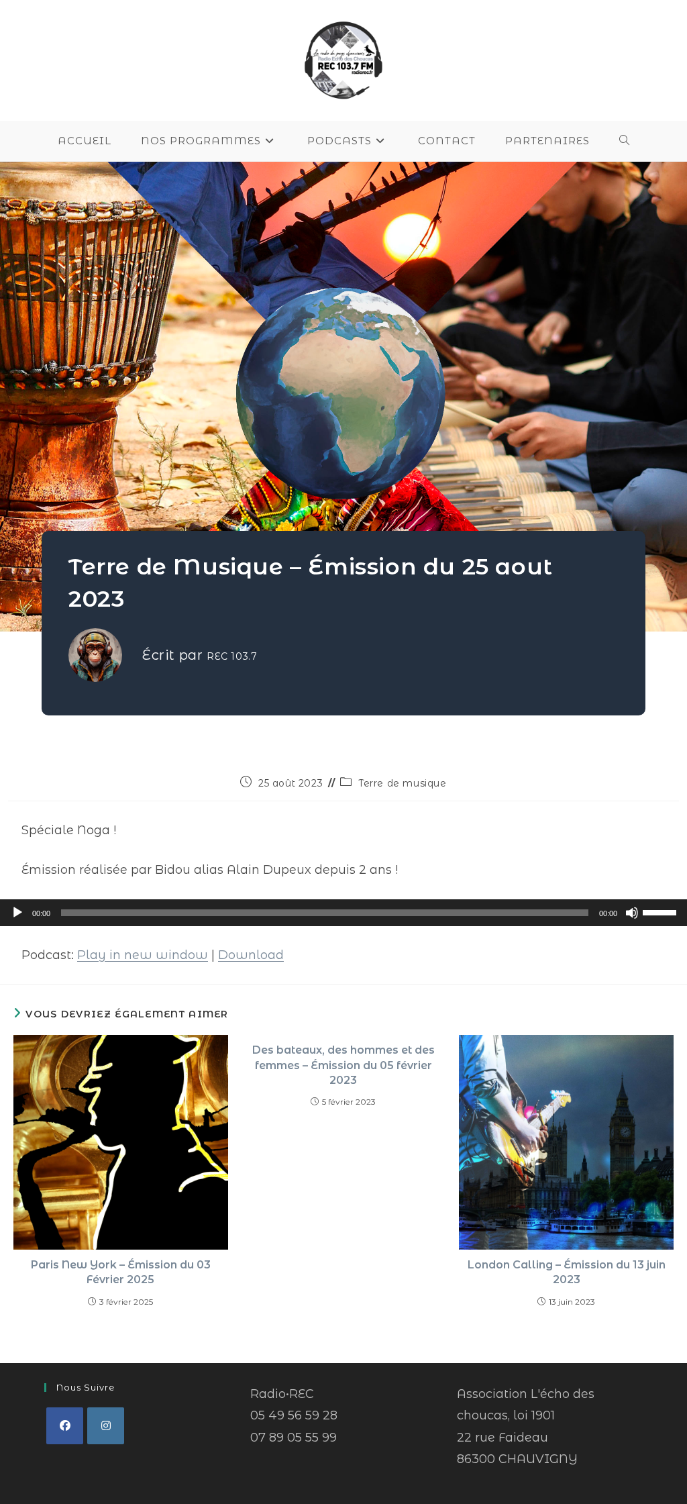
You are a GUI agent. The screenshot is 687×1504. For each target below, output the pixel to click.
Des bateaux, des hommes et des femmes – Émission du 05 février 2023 (343, 1065)
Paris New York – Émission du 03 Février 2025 (121, 1272)
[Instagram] (105, 1425)
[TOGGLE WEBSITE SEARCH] (624, 141)
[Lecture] (17, 912)
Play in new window (142, 955)
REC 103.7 (232, 656)
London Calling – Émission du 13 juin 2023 (567, 1272)
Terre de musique (402, 783)
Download (251, 955)
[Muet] (632, 912)
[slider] (661, 911)
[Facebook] (64, 1425)
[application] (343, 912)
